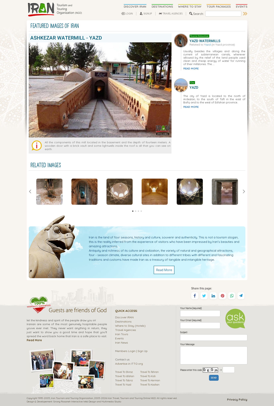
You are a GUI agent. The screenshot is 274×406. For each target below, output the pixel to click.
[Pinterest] (222, 295)
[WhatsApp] (231, 295)
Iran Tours (121, 334)
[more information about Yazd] (182, 85)
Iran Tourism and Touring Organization (72, 398)
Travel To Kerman (150, 380)
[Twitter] (204, 295)
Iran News (121, 342)
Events (119, 338)
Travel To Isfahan (124, 376)
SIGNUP (147, 13)
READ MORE (191, 68)
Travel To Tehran (149, 371)
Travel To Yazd (123, 384)
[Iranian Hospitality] (67, 311)
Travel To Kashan (149, 384)
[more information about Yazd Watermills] (182, 40)
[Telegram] (241, 295)
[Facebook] (194, 295)
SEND (214, 378)
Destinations (123, 321)
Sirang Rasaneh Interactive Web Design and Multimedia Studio (87, 401)
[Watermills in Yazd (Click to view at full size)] (84, 192)
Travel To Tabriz (124, 380)
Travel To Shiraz (124, 371)
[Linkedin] (213, 295)
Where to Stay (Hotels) (130, 325)
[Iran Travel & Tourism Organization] (55, 10)
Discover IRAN (124, 317)
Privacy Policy (237, 399)
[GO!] (245, 13)
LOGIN (129, 13)
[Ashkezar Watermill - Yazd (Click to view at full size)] (49, 192)
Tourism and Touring (131, 398)
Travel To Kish (148, 376)
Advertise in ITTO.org (129, 363)
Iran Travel (113, 398)
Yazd (207, 44)
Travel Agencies (125, 330)
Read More (164, 270)
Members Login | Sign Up (131, 351)
